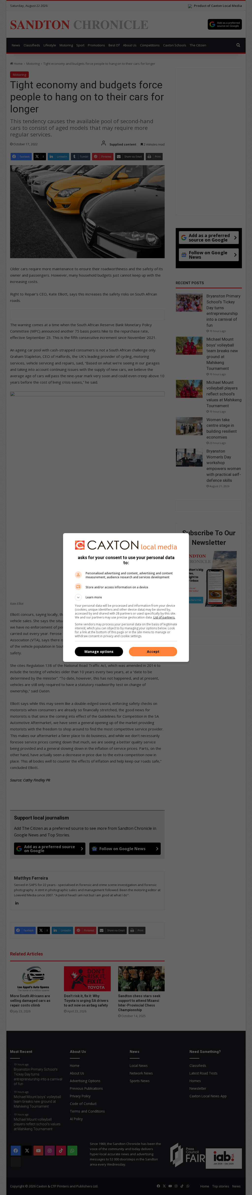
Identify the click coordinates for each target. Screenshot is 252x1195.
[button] (126, 597)
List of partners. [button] (164, 617)
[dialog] (126, 597)
